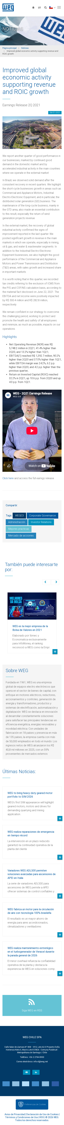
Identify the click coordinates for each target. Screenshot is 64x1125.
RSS (42, 1117)
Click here (8, 478)
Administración (16, 522)
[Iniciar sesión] (33, 7)
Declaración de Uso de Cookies (42, 1114)
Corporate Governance (42, 515)
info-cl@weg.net (40, 1061)
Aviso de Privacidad (15, 1114)
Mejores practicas (18, 528)
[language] (52, 7)
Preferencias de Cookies (35, 1104)
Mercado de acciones (21, 535)
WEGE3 (19, 515)
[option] (32, 620)
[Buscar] (45, 7)
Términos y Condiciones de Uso (21, 1117)
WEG (7, 7)
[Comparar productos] (39, 7)
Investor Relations (41, 522)
